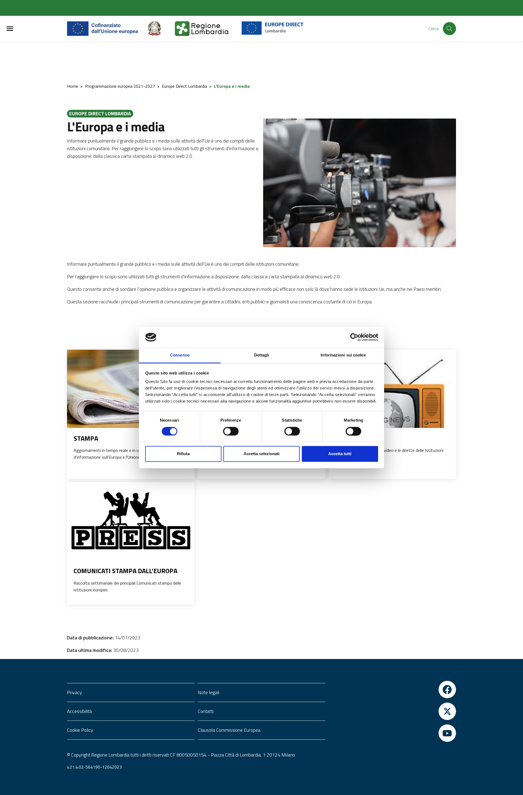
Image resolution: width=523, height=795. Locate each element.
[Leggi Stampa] (130, 392)
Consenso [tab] (180, 355)
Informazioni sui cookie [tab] (343, 355)
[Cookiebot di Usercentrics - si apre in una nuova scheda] (354, 337)
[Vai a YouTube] (392, 733)
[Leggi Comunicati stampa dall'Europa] (130, 518)
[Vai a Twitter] (392, 711)
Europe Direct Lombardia (184, 86)
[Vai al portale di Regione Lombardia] (208, 28)
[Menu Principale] (9, 28)
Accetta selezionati (261, 454)
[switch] (231, 431)
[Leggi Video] (392, 413)
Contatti (206, 711)
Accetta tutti (339, 454)
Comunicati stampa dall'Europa (125, 571)
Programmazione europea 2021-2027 (120, 86)
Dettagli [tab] (261, 355)
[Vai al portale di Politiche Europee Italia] (160, 28)
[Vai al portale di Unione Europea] (106, 28)
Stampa (86, 438)
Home (72, 86)
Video (343, 438)
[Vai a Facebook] (392, 689)
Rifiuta (183, 454)
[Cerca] (449, 28)
